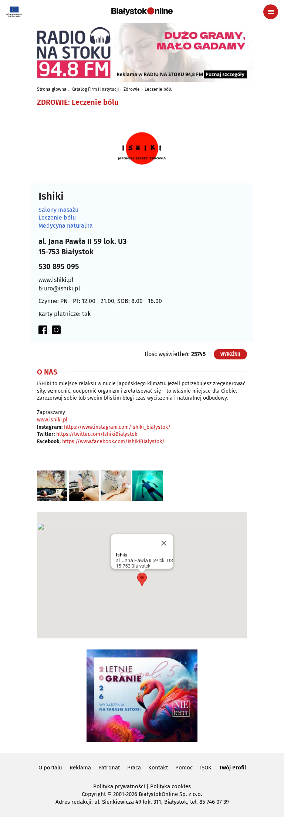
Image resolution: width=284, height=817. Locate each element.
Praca (134, 767)
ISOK (206, 767)
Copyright (94, 794)
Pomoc (184, 767)
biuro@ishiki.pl (59, 288)
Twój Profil (232, 767)
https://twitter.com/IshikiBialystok (96, 434)
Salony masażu (58, 210)
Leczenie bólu (159, 89)
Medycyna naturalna (65, 226)
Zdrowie (132, 89)
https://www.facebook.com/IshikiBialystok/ (113, 441)
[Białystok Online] (142, 11)
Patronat (109, 767)
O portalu (50, 767)
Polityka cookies (170, 786)
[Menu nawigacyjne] (270, 11)
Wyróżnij (230, 354)
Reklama (80, 767)
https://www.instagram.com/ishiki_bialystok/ (117, 427)
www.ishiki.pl (56, 279)
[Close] (164, 543)
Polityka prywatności (119, 786)
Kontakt (158, 767)
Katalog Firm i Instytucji (95, 89)
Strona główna (52, 89)
